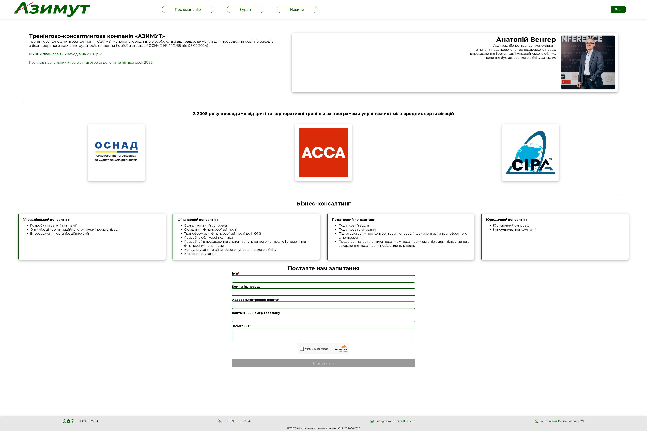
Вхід (618, 9)
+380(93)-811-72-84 (237, 421)
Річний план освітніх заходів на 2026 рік (65, 54)
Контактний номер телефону (256, 313)
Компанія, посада (246, 286)
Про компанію (188, 9)
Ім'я (235, 273)
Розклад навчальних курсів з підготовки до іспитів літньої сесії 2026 (91, 62)
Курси (245, 9)
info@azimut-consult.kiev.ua (396, 421)
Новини (297, 9)
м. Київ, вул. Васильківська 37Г (562, 421)
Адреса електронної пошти (255, 299)
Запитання (241, 326)
